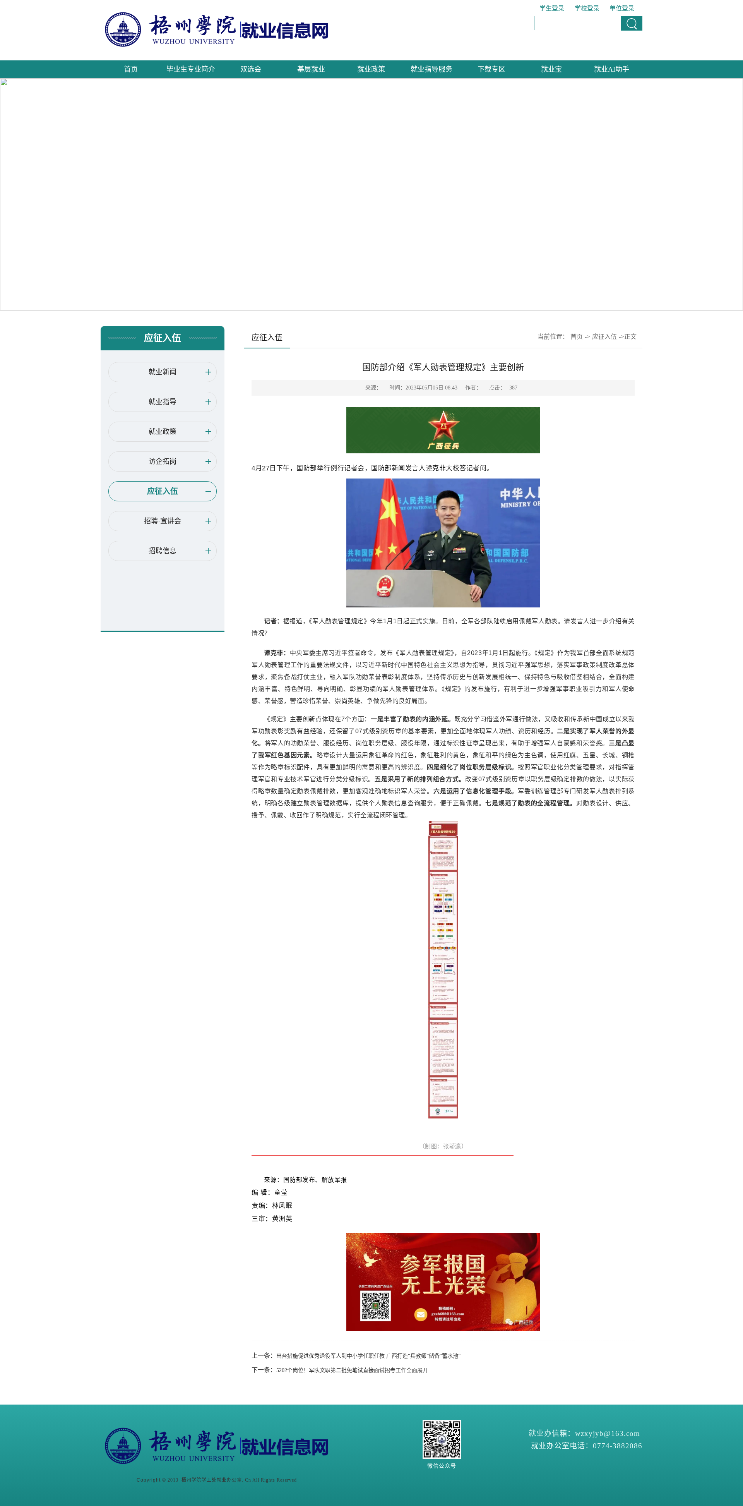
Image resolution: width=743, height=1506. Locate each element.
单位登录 (621, 8)
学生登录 (551, 8)
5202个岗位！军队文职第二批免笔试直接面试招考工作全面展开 (352, 1370)
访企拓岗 (162, 461)
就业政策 (371, 69)
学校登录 (587, 8)
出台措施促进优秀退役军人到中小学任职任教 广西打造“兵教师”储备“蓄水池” (368, 1356)
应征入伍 (162, 491)
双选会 (250, 69)
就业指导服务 (431, 69)
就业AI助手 (611, 69)
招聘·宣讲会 (162, 521)
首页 (131, 69)
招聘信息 (162, 551)
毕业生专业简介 (190, 69)
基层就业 (311, 69)
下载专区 (491, 69)
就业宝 (551, 69)
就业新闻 (162, 372)
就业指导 (162, 402)
